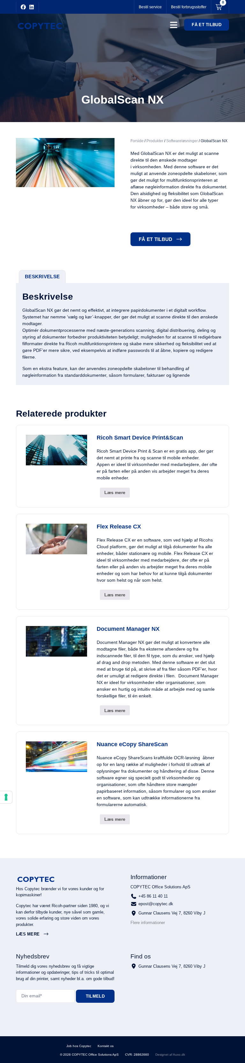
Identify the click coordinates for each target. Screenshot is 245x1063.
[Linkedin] (31, 7)
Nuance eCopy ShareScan (132, 744)
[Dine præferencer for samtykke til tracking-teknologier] (6, 797)
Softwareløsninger (182, 141)
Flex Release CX (119, 526)
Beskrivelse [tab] (42, 276)
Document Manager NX (128, 629)
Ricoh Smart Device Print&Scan (140, 437)
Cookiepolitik (166, 1045)
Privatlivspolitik (134, 1045)
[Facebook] (23, 7)
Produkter (154, 141)
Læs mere (114, 492)
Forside (137, 141)
